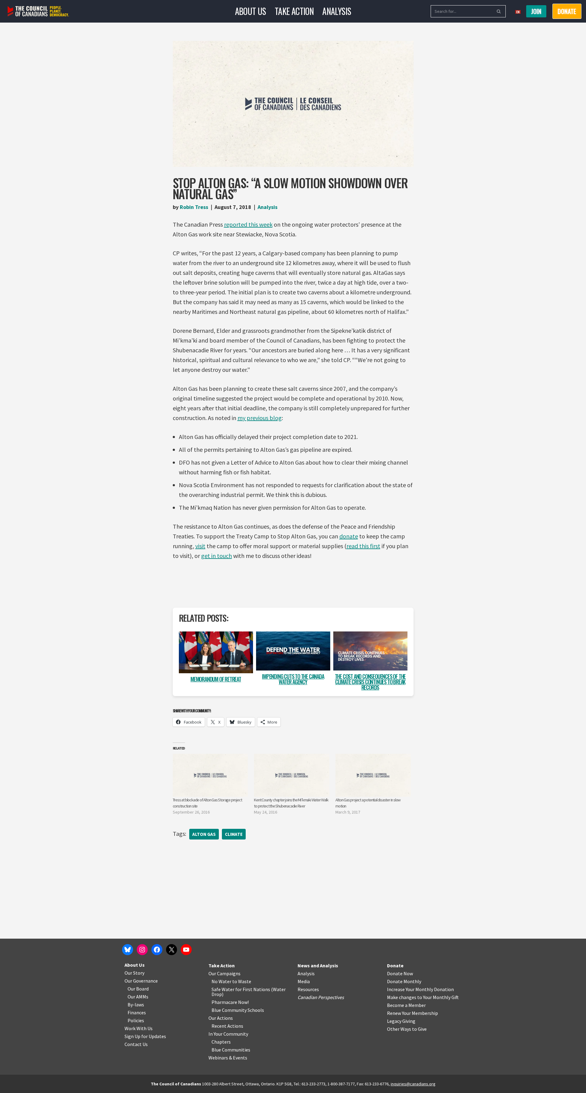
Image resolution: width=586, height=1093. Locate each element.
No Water (222, 981)
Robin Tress (194, 206)
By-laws (136, 1004)
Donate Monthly (404, 981)
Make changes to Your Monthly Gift (423, 997)
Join (536, 11)
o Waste (242, 981)
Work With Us (139, 1028)
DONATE (567, 11)
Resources (308, 989)
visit (200, 546)
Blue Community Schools (238, 1010)
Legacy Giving (401, 1021)
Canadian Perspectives (321, 997)
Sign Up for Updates (145, 1036)
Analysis (336, 11)
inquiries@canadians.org (413, 1084)
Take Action (294, 11)
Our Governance (141, 981)
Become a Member (406, 1005)
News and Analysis (318, 965)
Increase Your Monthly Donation (420, 989)
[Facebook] (156, 949)
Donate (395, 965)
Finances (137, 1012)
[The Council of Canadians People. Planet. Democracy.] (38, 11)
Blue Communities (231, 1050)
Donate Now (400, 973)
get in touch (216, 555)
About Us (250, 11)
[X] (171, 949)
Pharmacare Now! (230, 1002)
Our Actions (220, 1018)
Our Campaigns (224, 973)
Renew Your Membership (412, 1013)
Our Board (138, 989)
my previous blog (259, 418)
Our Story (134, 973)
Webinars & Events (227, 1058)
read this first (363, 546)
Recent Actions (227, 1026)
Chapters (221, 1042)
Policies (136, 1020)
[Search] (499, 11)
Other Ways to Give (407, 1029)
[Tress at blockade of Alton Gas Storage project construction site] (210, 775)
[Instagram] (142, 949)
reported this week (248, 224)
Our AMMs (138, 997)
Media (304, 981)
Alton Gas (204, 834)
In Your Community (228, 1034)
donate (348, 536)
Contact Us (136, 1044)
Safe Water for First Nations (241, 989)
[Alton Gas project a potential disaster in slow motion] (373, 775)
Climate (234, 834)
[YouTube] (186, 949)
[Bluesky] (127, 949)
